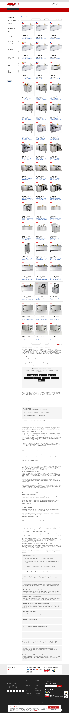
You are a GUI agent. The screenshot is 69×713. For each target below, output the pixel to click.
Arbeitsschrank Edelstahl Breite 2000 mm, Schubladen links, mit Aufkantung (41, 239)
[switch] (66, 697)
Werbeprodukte (37, 695)
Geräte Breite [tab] (10, 36)
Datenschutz (28, 691)
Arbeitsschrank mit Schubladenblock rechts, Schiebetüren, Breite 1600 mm (27, 239)
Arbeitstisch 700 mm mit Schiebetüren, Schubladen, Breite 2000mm (27, 279)
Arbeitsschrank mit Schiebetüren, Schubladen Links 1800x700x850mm (41, 319)
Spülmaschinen (37, 682)
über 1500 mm (10, 41)
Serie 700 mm (10, 52)
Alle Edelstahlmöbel (41, 380)
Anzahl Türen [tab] (11, 61)
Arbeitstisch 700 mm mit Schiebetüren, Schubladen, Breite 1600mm (41, 259)
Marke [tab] (9, 65)
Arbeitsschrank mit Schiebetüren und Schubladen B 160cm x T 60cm (27, 199)
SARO (9, 71)
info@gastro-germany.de (13, 683)
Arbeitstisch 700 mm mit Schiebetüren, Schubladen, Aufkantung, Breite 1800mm (55, 279)
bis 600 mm (10, 45)
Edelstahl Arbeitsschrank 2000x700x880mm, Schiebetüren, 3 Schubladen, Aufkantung (55, 119)
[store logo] (12, 5)
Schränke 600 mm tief (42, 375)
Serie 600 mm (10, 51)
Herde (36, 683)
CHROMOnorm (10, 73)
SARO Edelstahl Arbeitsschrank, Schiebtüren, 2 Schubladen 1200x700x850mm (41, 139)
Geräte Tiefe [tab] (10, 43)
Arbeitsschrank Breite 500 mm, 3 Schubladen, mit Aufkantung (55, 239)
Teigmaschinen (37, 691)
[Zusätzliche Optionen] (9, 80)
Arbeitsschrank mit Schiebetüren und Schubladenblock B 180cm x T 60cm (27, 179)
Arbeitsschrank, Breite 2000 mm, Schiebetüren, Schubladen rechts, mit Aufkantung (55, 79)
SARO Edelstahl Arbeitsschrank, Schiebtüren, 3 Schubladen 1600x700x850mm (26, 159)
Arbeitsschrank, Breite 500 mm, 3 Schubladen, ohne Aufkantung (27, 99)
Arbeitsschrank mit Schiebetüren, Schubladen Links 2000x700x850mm (55, 319)
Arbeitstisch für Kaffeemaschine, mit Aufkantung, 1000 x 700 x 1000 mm (27, 219)
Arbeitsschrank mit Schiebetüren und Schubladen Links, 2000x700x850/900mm (41, 79)
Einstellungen (53, 709)
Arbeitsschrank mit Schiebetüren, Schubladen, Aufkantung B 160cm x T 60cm (41, 159)
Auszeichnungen (28, 693)
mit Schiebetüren (11, 57)
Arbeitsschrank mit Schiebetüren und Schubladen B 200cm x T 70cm (55, 199)
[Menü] (67, 691)
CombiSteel (10, 67)
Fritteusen (36, 685)
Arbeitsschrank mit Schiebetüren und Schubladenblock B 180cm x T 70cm (55, 179)
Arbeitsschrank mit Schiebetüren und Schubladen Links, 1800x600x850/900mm (55, 39)
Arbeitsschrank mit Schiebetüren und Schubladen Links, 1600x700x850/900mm (55, 59)
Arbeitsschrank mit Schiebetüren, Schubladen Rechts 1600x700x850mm (27, 339)
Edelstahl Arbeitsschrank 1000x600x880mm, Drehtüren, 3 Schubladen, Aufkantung (41, 119)
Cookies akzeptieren (53, 707)
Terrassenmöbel (37, 693)
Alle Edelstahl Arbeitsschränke (33, 375)
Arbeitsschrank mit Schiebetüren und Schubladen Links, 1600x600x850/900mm (41, 39)
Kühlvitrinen (37, 680)
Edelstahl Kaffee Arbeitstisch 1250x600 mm (54, 299)
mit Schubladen (11, 58)
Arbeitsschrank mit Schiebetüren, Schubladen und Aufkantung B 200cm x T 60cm (55, 159)
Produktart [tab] (10, 55)
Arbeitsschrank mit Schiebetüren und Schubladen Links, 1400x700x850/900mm (41, 59)
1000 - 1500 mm (10, 40)
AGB (26, 690)
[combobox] (29, 4)
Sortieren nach (29, 19)
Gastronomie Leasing (29, 695)
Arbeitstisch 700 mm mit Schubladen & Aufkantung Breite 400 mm (27, 259)
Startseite (9, 14)
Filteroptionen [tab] (11, 28)
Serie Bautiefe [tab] (11, 49)
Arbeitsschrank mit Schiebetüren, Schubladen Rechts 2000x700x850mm (55, 339)
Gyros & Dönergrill (38, 690)
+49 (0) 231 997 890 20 (12, 680)
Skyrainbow (10, 74)
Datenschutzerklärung (34, 710)
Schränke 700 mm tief (51, 375)
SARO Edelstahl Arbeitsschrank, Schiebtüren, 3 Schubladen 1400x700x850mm (55, 139)
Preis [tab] (9, 31)
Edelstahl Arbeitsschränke (24, 14)
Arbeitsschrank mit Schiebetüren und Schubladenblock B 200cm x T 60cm (41, 179)
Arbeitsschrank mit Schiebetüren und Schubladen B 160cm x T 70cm (41, 199)
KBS (8, 70)
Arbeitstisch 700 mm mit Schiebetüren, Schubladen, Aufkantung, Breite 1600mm (41, 279)
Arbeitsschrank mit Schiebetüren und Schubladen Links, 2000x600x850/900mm (27, 59)
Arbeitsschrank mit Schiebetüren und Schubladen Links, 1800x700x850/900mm (27, 79)
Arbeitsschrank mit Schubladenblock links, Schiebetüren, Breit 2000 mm (55, 219)
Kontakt (27, 682)
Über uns (27, 683)
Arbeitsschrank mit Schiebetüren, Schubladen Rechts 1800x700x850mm (41, 339)
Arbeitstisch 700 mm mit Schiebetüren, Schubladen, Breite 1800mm (55, 259)
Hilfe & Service (28, 696)
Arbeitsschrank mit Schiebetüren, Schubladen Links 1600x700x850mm (27, 319)
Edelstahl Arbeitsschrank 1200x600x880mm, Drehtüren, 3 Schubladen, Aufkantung (27, 119)
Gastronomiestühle (38, 688)
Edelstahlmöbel (15, 14)
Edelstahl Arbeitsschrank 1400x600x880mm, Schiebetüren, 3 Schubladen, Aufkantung (55, 99)
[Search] (41, 4)
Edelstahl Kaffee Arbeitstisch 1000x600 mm (40, 299)
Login (27, 680)
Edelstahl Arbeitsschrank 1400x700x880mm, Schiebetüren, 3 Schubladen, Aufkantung (27, 139)
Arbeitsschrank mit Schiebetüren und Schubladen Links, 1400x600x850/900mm (27, 39)
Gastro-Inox (10, 69)
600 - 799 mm (10, 47)
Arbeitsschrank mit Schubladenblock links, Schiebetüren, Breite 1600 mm (41, 219)
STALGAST (9, 72)
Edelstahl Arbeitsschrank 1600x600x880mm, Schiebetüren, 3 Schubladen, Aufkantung (41, 99)
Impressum (27, 688)
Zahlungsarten (28, 685)
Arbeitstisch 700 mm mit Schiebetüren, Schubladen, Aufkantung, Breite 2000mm (27, 299)
